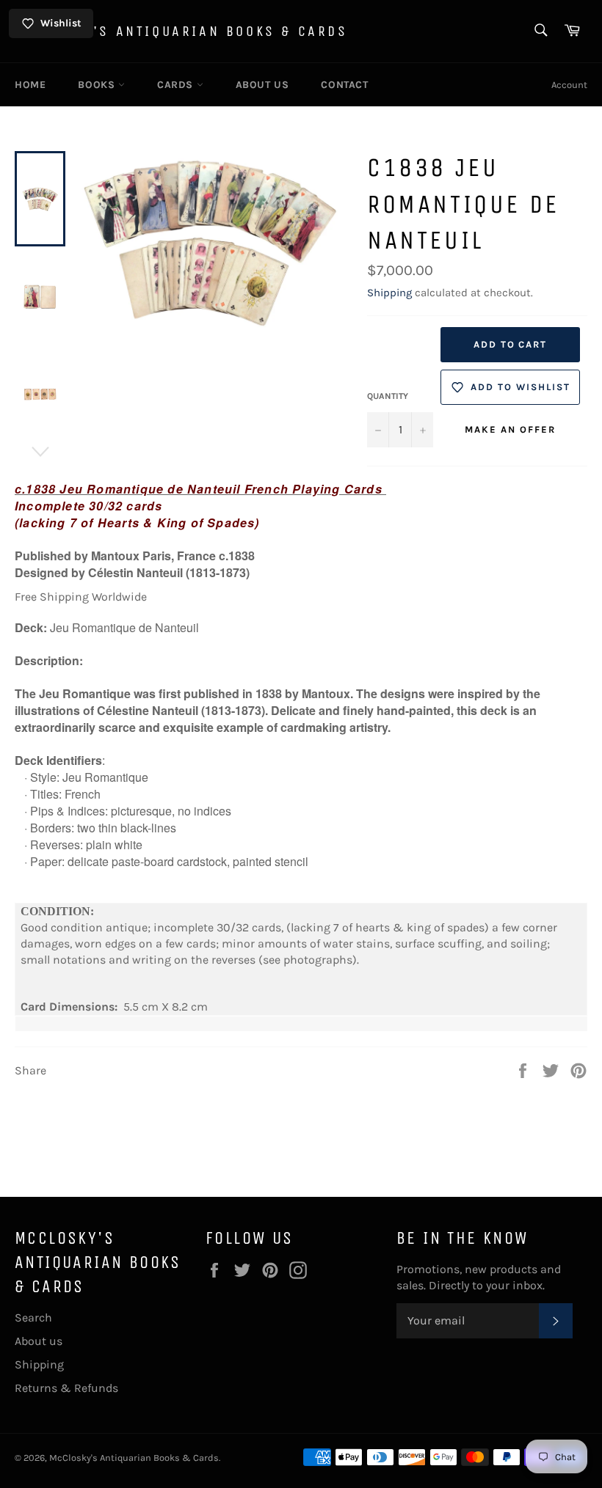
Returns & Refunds (66, 1388)
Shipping (389, 292)
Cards (177, 84)
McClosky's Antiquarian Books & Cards (181, 31)
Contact (344, 84)
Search (33, 1317)
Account (569, 84)
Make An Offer (510, 429)
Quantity (387, 396)
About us (262, 84)
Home (30, 84)
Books (98, 84)
